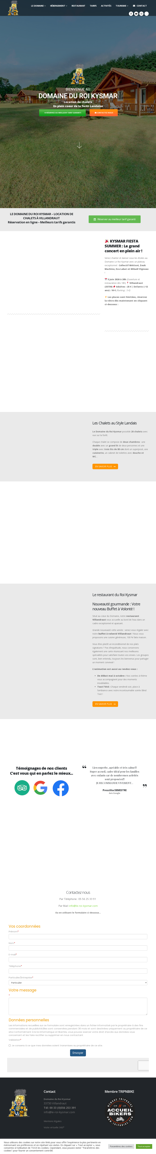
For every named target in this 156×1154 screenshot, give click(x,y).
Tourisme (121, 5)
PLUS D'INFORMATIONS (93, 109)
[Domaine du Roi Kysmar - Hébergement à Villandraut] (13, 7)
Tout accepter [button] (144, 1146)
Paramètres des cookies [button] (121, 1146)
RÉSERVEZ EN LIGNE (63, 109)
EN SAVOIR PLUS (18, 400)
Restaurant (78, 5)
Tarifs (93, 5)
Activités (106, 5)
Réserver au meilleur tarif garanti (116, 219)
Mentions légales (53, 1121)
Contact (142, 5)
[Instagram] (141, 14)
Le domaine (37, 5)
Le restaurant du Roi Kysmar (114, 594)
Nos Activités (17, 493)
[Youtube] (136, 14)
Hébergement (57, 5)
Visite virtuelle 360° (54, 1127)
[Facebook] (131, 14)
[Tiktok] (146, 14)
